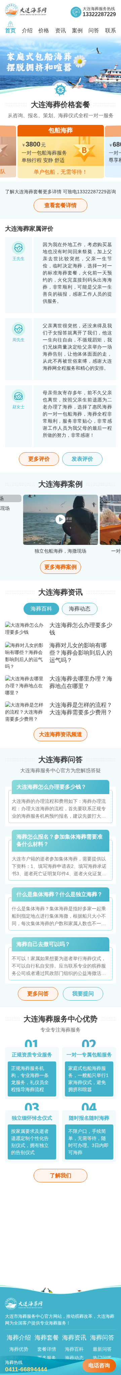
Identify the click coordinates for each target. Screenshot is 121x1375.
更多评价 (39, 459)
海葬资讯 (74, 1337)
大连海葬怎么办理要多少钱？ (51, 787)
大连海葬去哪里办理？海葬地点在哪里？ (80, 682)
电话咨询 (99, 1365)
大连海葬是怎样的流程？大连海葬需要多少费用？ (80, 709)
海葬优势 (18, 1349)
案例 (77, 30)
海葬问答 (102, 1337)
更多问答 (38, 993)
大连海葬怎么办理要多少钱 (80, 629)
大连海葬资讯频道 (60, 734)
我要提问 (83, 993)
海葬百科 (74, 1349)
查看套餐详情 (60, 205)
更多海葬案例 (60, 567)
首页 (10, 30)
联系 (110, 30)
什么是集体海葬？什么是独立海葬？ (59, 894)
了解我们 (60, 1175)
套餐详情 (46, 1349)
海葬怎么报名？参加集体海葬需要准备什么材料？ (59, 840)
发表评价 (82, 459)
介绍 (27, 30)
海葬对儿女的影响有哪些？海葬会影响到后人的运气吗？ (80, 652)
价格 (43, 30)
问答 (93, 30)
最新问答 (102, 1349)
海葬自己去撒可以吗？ (43, 944)
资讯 (60, 30)
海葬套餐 (47, 1337)
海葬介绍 (19, 1337)
